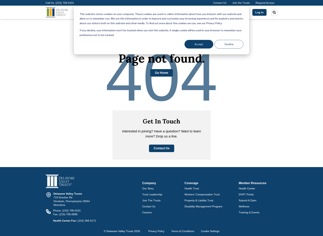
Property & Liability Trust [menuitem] (198, 200)
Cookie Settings (210, 231)
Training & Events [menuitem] (249, 212)
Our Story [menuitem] (148, 188)
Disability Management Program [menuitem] (203, 206)
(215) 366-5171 (87, 220)
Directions (59, 204)
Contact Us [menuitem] (148, 206)
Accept (199, 44)
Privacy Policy (156, 231)
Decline (229, 44)
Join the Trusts (241, 2)
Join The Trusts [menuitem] (151, 200)
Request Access (265, 2)
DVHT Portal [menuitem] (246, 194)
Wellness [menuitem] (244, 206)
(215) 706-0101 (65, 2)
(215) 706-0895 (68, 214)
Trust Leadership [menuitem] (152, 194)
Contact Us (219, 2)
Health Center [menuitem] (247, 188)
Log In (259, 12)
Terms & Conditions (182, 231)
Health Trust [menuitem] (191, 188)
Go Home (161, 72)
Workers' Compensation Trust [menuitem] (202, 194)
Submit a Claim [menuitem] (247, 200)
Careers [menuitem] (147, 212)
